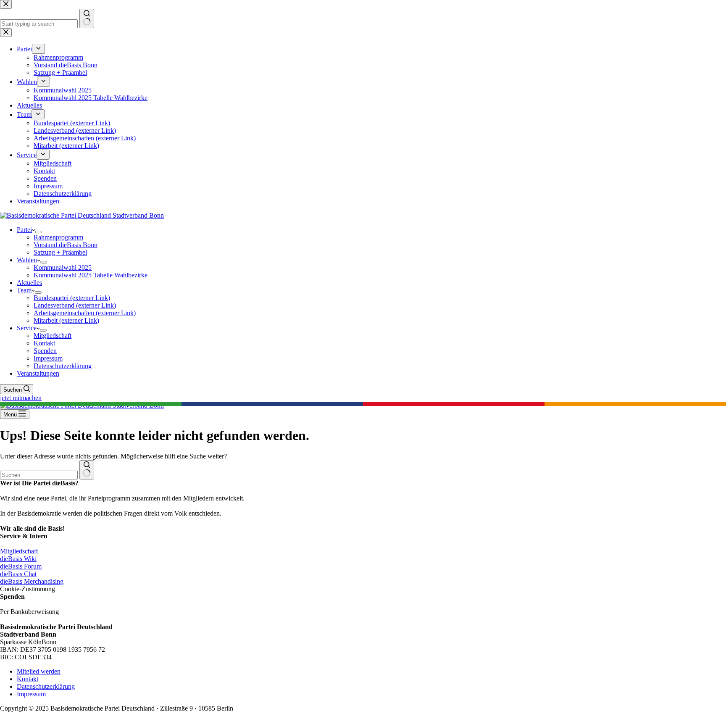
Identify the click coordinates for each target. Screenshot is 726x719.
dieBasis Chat (18, 573)
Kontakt (44, 343)
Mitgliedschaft (52, 335)
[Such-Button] (86, 469)
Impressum (48, 358)
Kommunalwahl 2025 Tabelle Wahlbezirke (90, 275)
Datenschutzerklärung (63, 365)
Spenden (45, 350)
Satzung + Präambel (60, 252)
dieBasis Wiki (18, 558)
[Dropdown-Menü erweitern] (38, 232)
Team (24, 290)
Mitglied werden (38, 671)
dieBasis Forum (21, 566)
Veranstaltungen (38, 373)
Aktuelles (29, 282)
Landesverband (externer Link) (75, 305)
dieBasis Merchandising (31, 581)
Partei (24, 229)
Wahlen (27, 259)
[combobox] (39, 475)
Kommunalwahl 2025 (63, 267)
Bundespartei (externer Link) (72, 297)
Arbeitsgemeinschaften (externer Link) (85, 312)
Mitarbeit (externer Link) (66, 320)
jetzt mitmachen (21, 397)
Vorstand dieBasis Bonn (65, 244)
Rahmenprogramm (58, 237)
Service (27, 328)
